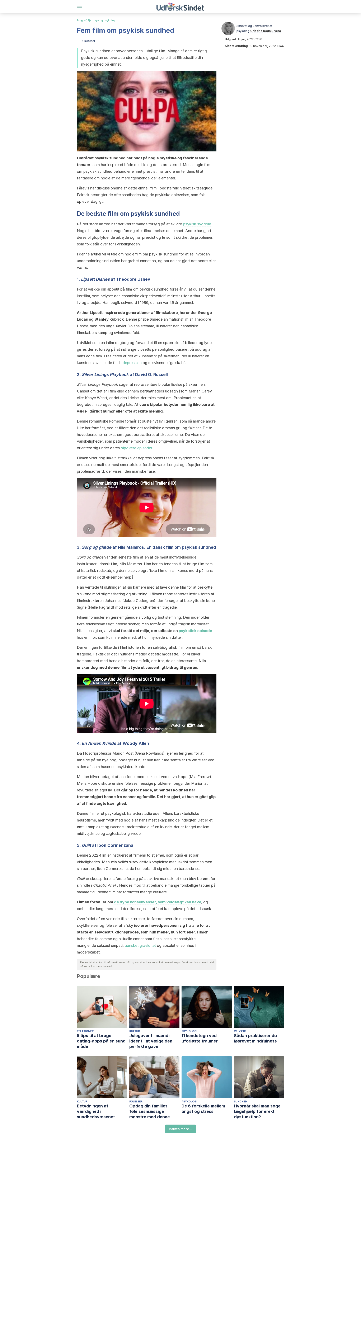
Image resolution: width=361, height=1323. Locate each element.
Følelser (135, 1101)
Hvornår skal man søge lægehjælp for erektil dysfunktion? (257, 1111)
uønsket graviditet (140, 945)
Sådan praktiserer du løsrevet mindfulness (255, 1038)
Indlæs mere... (180, 1129)
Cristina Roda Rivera (265, 31)
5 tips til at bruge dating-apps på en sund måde (101, 1041)
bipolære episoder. (137, 448)
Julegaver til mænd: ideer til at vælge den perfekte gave (150, 1041)
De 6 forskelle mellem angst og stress (203, 1108)
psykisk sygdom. (197, 224)
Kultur (134, 1031)
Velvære (240, 1031)
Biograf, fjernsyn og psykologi (96, 20)
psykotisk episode (195, 630)
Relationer (85, 1031)
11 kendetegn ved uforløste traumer (200, 1038)
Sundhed (240, 1101)
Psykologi (189, 1031)
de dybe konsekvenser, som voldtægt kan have (157, 902)
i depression (131, 363)
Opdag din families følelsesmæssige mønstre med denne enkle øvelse (149, 1111)
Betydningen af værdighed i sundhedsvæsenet (96, 1111)
